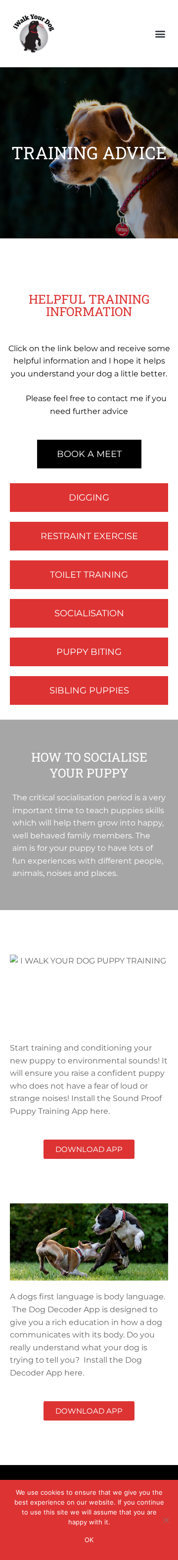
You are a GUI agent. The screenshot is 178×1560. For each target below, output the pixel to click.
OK (89, 1540)
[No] (166, 1520)
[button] (160, 34)
